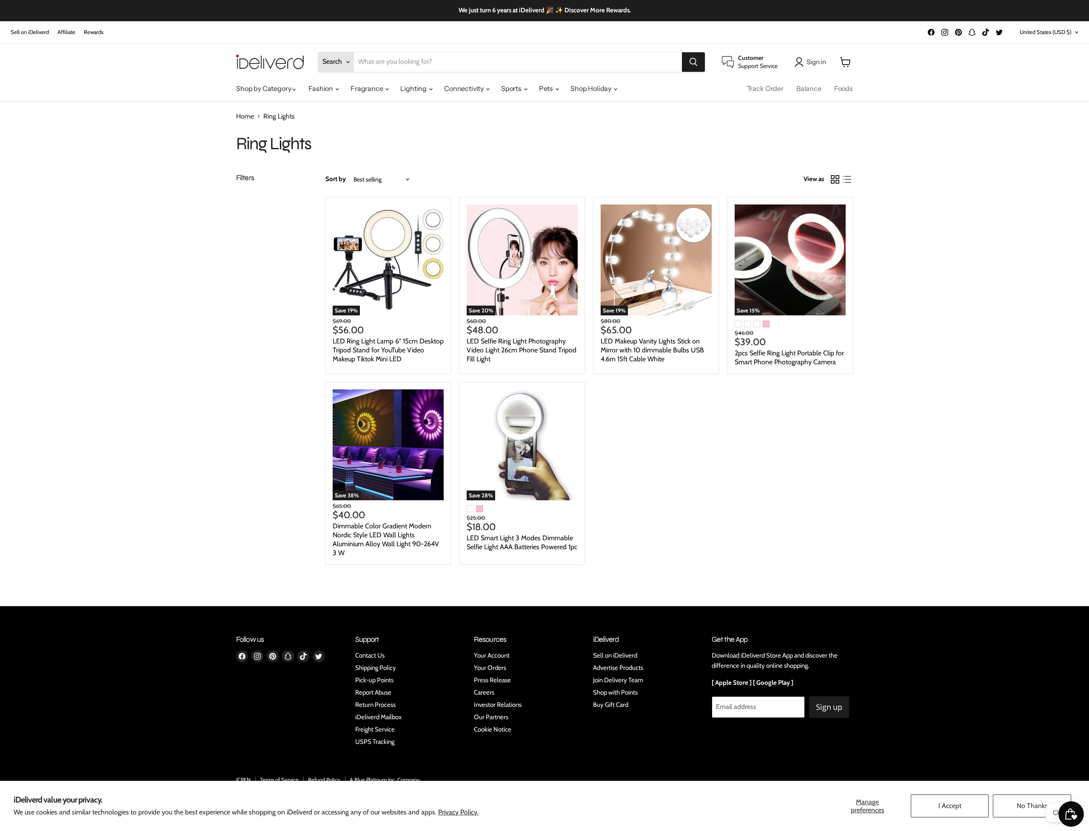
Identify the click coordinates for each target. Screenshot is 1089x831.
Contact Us (370, 655)
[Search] (693, 62)
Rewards (93, 32)
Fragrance (367, 88)
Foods (843, 88)
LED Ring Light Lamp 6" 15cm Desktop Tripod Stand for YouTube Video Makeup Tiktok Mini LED (388, 350)
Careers (484, 692)
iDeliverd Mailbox (378, 717)
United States (1046, 31)
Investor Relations (498, 705)
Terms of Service (279, 779)
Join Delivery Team (618, 680)
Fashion (321, 88)
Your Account (492, 655)
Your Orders (490, 668)
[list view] (847, 179)
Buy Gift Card (610, 705)
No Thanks (1032, 806)
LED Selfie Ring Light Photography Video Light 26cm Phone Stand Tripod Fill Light (521, 350)
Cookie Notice (492, 729)
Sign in (816, 62)
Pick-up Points (374, 680)
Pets (546, 88)
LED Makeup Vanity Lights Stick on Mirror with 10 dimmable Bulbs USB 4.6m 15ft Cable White (652, 350)
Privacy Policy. (458, 812)
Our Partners (491, 717)
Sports (512, 88)
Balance (808, 88)
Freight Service (375, 729)
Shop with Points (615, 692)
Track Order (765, 88)
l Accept (949, 806)
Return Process (375, 705)
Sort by (335, 179)
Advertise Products (618, 668)
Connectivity (464, 88)
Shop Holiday (591, 88)
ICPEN (243, 779)
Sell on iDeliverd (30, 32)
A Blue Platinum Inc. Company (385, 779)
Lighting (414, 88)
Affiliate (66, 32)
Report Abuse (373, 692)
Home (245, 116)
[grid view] (835, 179)
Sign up (829, 707)
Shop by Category (264, 88)
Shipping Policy (375, 668)
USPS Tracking (374, 742)
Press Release (492, 680)
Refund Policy (324, 779)
